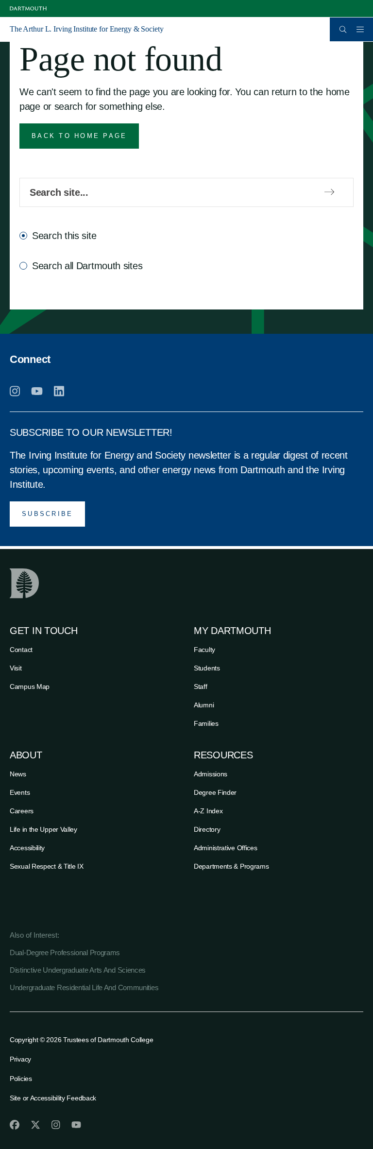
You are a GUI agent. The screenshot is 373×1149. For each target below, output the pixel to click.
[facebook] (14, 1125)
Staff (200, 686)
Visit (16, 668)
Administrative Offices (225, 848)
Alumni (204, 705)
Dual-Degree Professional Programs (65, 952)
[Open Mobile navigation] (359, 29)
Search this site (64, 235)
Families (206, 723)
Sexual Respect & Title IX (47, 866)
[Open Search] (343, 29)
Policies (21, 1078)
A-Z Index (208, 811)
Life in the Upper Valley (43, 829)
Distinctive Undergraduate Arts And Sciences (78, 970)
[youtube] (37, 391)
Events (20, 792)
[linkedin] (59, 391)
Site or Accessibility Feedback (53, 1098)
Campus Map (30, 686)
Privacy (20, 1059)
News (18, 774)
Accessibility (27, 848)
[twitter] (35, 1125)
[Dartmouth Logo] (28, 8)
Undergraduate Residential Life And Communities (84, 987)
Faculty (204, 649)
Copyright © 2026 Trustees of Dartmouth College (81, 1040)
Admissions (210, 774)
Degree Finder (215, 792)
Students (207, 668)
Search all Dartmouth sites (87, 265)
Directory (207, 829)
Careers (22, 811)
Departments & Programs (231, 866)
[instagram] (15, 391)
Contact (21, 649)
